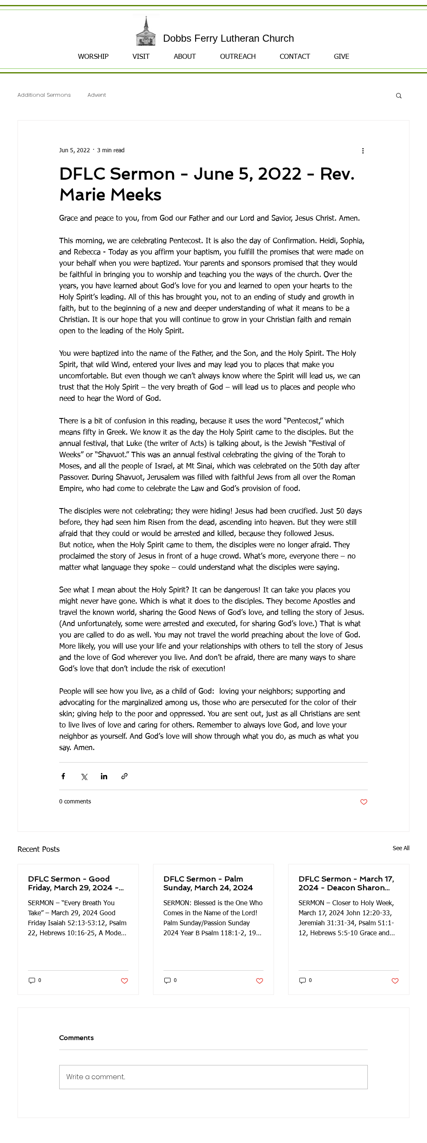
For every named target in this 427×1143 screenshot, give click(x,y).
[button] (399, 95)
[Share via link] (124, 776)
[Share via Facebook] (63, 776)
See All (401, 848)
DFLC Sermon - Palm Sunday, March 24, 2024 (208, 883)
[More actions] (363, 151)
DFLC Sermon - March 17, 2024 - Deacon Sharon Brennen (346, 883)
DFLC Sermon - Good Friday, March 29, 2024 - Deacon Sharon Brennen (74, 883)
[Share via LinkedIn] (104, 776)
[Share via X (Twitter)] (84, 776)
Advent (97, 95)
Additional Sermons (44, 95)
